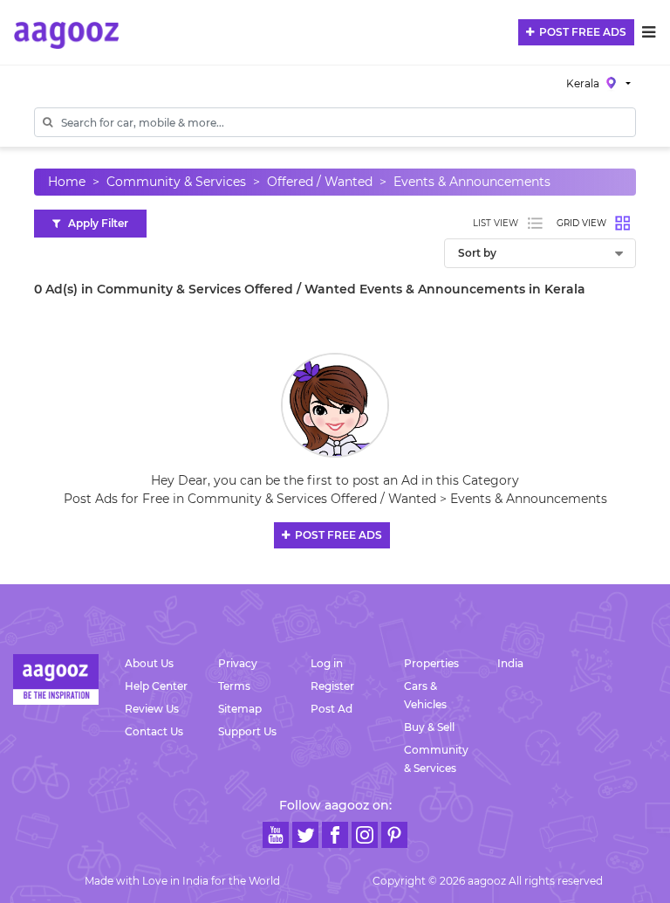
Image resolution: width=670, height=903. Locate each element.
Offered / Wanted (320, 182)
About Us (149, 663)
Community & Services (176, 182)
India (510, 663)
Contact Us (154, 731)
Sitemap (240, 708)
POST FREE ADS (580, 31)
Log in (327, 663)
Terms (234, 686)
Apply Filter (94, 223)
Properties (431, 663)
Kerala (584, 83)
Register (332, 686)
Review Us (152, 708)
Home (66, 182)
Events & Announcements (471, 182)
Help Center (156, 686)
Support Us (247, 731)
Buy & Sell (429, 727)
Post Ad (331, 708)
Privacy (237, 663)
